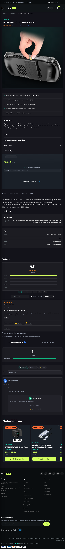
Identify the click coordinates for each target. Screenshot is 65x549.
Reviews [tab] (24, 193)
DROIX (16, 543)
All (19, 292)
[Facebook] (58, 473)
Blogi (45, 485)
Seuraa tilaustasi (28, 488)
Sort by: (4, 372)
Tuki (30, 2)
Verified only (35, 296)
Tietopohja (47, 488)
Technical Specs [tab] (14, 193)
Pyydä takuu (27, 492)
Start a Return (27, 495)
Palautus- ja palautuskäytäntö (31, 511)
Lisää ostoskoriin (18, 459)
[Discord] (41, 473)
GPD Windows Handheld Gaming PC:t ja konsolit (10, 482)
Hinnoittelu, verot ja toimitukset (14, 140)
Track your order (28, 498)
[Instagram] (54, 473)
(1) (12, 25)
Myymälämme (27, 482)
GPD (60, 238)
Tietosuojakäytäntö (28, 505)
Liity (46, 524)
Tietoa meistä (48, 491)
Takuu (6, 135)
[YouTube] (49, 473)
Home (45, 482)
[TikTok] (45, 473)
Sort (41, 296)
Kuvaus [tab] (4, 193)
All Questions (23, 367)
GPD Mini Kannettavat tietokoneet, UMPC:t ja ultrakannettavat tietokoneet (10, 488)
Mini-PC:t (3, 493)
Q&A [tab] (31, 193)
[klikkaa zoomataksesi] (32, 57)
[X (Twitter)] (62, 473)
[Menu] (2, 8)
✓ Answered (33, 367)
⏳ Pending (42, 367)
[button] (60, 8)
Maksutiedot (8, 120)
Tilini (24, 485)
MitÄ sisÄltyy (8, 151)
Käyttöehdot (26, 508)
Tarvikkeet (12, 13)
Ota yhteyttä (47, 494)
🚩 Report (7, 328)
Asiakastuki (8, 145)
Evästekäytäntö (27, 501)
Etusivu (5, 13)
